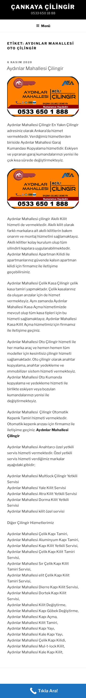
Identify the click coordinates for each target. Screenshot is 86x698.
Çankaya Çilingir (43, 7)
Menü (45, 26)
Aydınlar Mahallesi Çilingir (35, 68)
